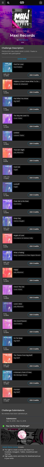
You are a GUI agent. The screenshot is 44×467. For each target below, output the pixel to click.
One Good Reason (20, 321)
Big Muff (17, 101)
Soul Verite (17, 204)
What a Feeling (19, 252)
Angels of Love (19, 235)
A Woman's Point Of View (22, 372)
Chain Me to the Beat (21, 201)
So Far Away (18, 338)
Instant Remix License (10, 447)
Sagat (16, 170)
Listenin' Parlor (19, 135)
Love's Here (18, 304)
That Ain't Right (19, 150)
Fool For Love (18, 64)
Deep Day (17, 218)
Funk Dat (17, 167)
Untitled (16, 133)
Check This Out (19, 287)
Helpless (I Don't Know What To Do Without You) (27, 81)
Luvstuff (16, 184)
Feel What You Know (21, 98)
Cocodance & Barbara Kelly (23, 238)
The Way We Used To (21, 116)
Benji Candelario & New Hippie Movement (28, 255)
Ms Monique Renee (20, 375)
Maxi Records (23, 40)
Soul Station (18, 67)
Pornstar (17, 389)
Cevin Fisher (18, 118)
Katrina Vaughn (19, 221)
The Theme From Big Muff (23, 355)
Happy (16, 270)
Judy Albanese (18, 152)
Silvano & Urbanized (21, 84)
